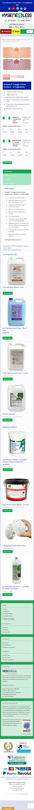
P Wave (18, 39)
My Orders (6, 643)
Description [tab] (8, 171)
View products (8, 293)
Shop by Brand (11, 39)
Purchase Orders (7, 613)
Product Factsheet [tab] (10, 183)
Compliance (6, 611)
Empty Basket (25, 20)
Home (4, 39)
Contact (5, 609)
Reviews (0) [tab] (8, 179)
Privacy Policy (6, 657)
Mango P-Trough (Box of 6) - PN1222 (17, 120)
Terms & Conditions (8, 660)
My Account (12, 20)
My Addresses (7, 645)
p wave (8, 249)
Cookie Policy (6, 655)
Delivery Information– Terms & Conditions (9, 619)
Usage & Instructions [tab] (11, 175)
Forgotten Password (8, 647)
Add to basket (7, 162)
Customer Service (8, 616)
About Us (5, 627)
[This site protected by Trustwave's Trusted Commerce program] (16, 760)
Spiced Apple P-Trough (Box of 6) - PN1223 (17, 143)
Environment (6, 632)
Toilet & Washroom (16, 249)
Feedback (5, 630)
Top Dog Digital (21, 794)
